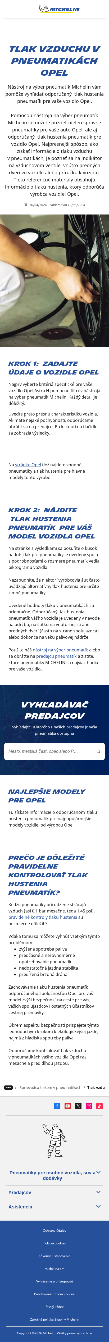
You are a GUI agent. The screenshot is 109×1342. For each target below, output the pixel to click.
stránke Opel (28, 465)
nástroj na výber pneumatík (60, 650)
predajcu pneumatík (56, 656)
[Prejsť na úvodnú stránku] (59, 9)
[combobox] (54, 751)
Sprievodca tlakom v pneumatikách (50, 1087)
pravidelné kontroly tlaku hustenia (42, 917)
